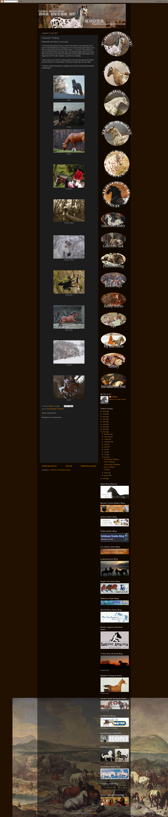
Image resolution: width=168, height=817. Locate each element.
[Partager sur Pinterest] (72, 406)
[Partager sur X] (69, 406)
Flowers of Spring (109, 467)
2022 (104, 419)
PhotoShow (60, 409)
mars (106, 457)
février (106, 472)
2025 (104, 411)
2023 (104, 416)
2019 (104, 427)
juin (105, 449)
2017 (104, 432)
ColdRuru (114, 397)
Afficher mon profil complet (117, 399)
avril (105, 454)
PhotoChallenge (51, 409)
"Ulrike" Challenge (109, 462)
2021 (104, 421)
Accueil (69, 466)
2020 (104, 424)
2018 (104, 429)
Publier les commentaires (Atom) (60, 470)
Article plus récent (49, 466)
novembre (107, 436)
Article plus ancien (88, 466)
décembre (107, 434)
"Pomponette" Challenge (111, 459)
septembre (107, 442)
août (105, 444)
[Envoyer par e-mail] (65, 406)
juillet (106, 447)
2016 (104, 478)
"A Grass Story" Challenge (112, 464)
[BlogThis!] (67, 406)
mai (105, 452)
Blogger (94, 813)
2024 (104, 414)
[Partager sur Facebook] (70, 406)
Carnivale (107, 469)
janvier (106, 475)
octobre (106, 439)
